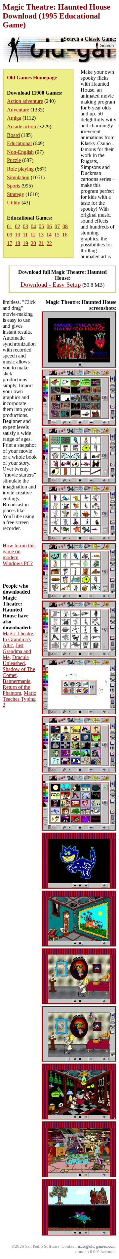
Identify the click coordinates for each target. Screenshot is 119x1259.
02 (17, 226)
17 (9, 243)
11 (25, 234)
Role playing (20, 169)
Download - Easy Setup (50, 284)
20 (33, 243)
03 (25, 226)
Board (13, 135)
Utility (13, 202)
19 (25, 243)
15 (57, 234)
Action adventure (25, 101)
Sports (13, 186)
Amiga (14, 118)
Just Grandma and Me (17, 651)
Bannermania (16, 681)
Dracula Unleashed (16, 660)
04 (33, 226)
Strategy (15, 194)
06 (49, 226)
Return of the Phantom (16, 690)
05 (41, 226)
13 (41, 234)
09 (9, 234)
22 (49, 243)
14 (49, 234)
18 (17, 243)
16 (64, 234)
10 (17, 234)
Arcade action (21, 126)
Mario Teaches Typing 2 (19, 699)
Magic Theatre (18, 633)
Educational (19, 143)
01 (9, 226)
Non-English (20, 152)
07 (57, 226)
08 (65, 226)
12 (33, 234)
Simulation (18, 177)
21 (41, 243)
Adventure (18, 109)
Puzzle (14, 160)
